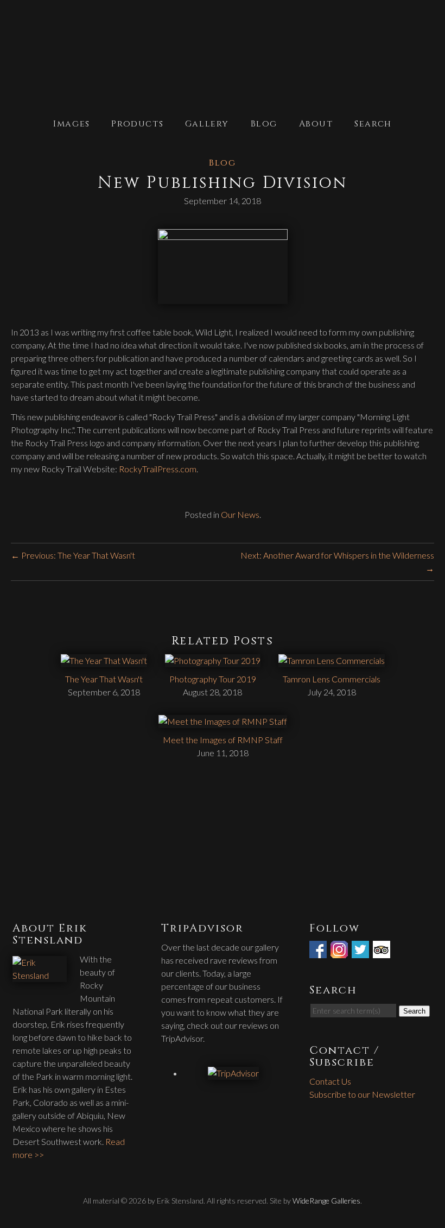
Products (137, 124)
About (316, 124)
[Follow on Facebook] (319, 951)
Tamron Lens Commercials (331, 679)
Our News (240, 514)
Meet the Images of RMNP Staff (223, 740)
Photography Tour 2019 (212, 679)
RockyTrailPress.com (157, 469)
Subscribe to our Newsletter (362, 1094)
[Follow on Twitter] (361, 951)
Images (71, 124)
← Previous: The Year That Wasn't (73, 555)
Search (373, 124)
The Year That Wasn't (104, 679)
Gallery (207, 124)
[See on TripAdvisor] (382, 951)
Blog (264, 124)
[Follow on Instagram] (340, 951)
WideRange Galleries (326, 1200)
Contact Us (330, 1081)
